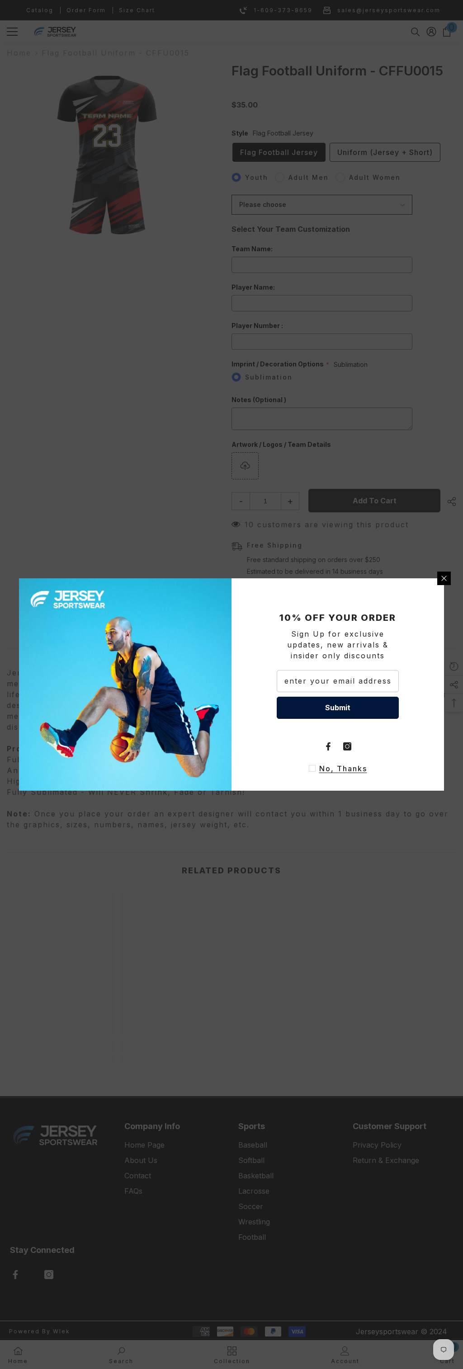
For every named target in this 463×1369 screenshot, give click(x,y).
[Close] (444, 578)
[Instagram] (347, 746)
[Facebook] (328, 746)
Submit (337, 707)
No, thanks (343, 768)
